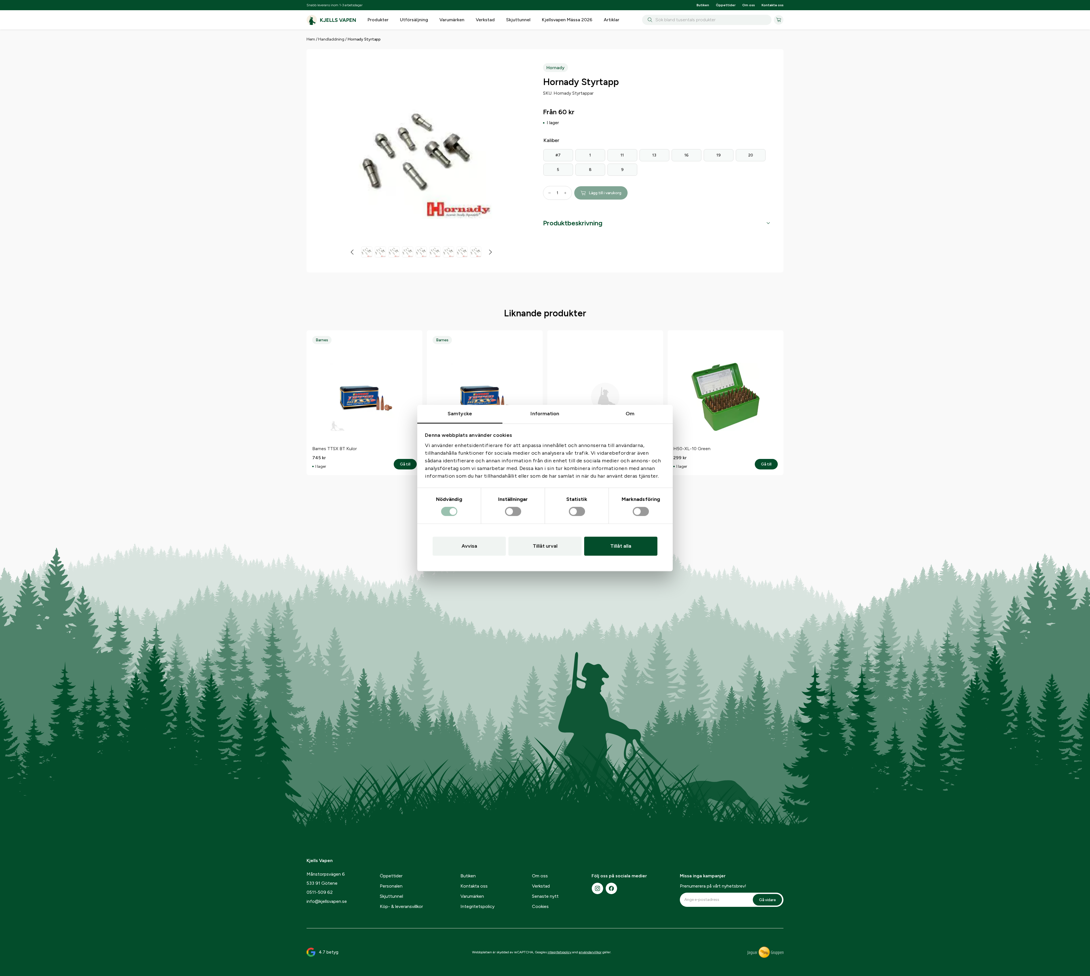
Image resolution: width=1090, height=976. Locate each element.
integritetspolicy (559, 952)
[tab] (656, 223)
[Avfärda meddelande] (782, 35)
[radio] (558, 155)
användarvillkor (590, 952)
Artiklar (611, 19)
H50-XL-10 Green (691, 448)
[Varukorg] (778, 20)
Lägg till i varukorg (605, 192)
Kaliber (551, 140)
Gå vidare (767, 899)
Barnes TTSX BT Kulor (334, 448)
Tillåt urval (545, 546)
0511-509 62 (320, 892)
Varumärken (451, 19)
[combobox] (707, 20)
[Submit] (648, 20)
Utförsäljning (414, 19)
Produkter (378, 19)
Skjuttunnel (518, 19)
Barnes (322, 340)
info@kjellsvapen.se (327, 901)
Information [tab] (545, 413)
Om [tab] (630, 413)
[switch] (513, 511)
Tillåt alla (620, 546)
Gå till (408, 464)
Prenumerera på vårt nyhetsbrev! (713, 886)
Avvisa (469, 546)
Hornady (555, 67)
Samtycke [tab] (460, 413)
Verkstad (485, 19)
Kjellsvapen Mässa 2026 (567, 19)
